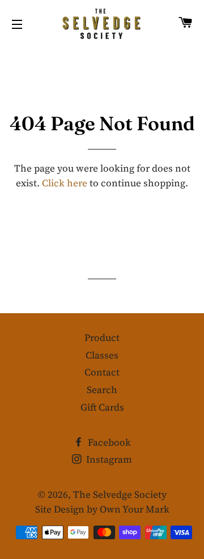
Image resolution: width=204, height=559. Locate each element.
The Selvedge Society (120, 494)
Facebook (108, 442)
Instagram (108, 459)
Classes (102, 355)
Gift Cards (102, 407)
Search (102, 389)
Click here (64, 183)
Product (102, 337)
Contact (102, 372)
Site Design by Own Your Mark (102, 509)
